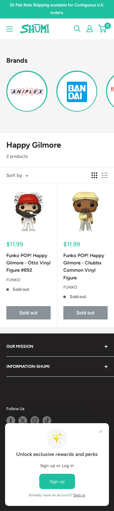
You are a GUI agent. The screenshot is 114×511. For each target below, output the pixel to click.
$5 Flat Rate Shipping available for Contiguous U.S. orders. (57, 9)
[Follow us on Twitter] (22, 420)
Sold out (28, 313)
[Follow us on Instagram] (34, 420)
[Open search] (77, 28)
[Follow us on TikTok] (46, 420)
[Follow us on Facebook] (10, 420)
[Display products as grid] (94, 175)
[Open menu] (9, 29)
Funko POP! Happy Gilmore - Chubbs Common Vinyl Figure (83, 267)
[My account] (89, 28)
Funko (13, 279)
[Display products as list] (105, 175)
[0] (102, 28)
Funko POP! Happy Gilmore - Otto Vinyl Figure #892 (28, 263)
